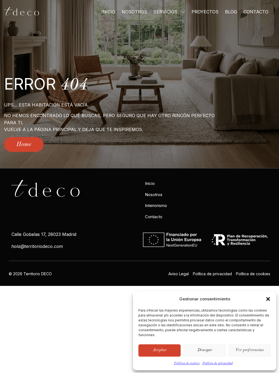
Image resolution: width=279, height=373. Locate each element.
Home (23, 144)
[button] (268, 299)
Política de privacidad (217, 363)
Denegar (205, 350)
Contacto (256, 11)
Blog (231, 11)
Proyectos (205, 11)
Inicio (108, 11)
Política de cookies (187, 363)
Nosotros (134, 11)
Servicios (165, 11)
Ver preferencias (249, 350)
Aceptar (159, 350)
